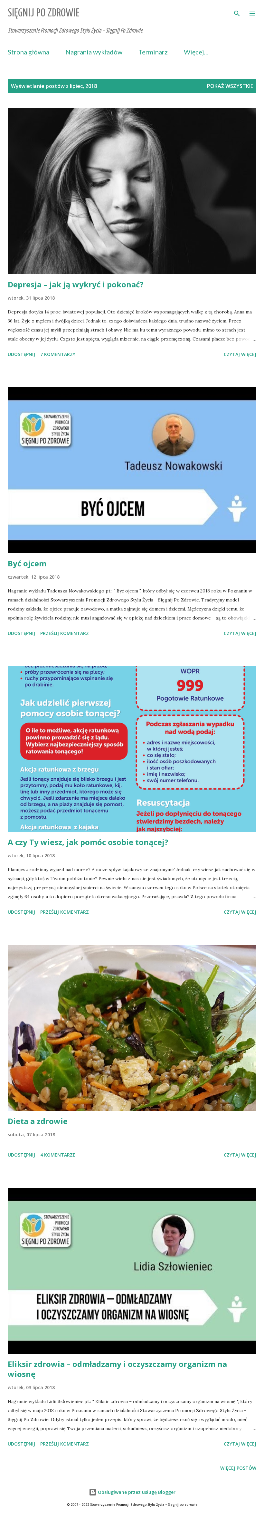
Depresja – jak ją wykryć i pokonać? (76, 284)
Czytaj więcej (240, 354)
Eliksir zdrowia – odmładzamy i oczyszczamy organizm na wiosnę (117, 1369)
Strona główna (28, 52)
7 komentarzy (57, 354)
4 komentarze (57, 1155)
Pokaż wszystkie (230, 86)
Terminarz (153, 52)
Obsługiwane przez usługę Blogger (136, 1492)
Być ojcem (27, 563)
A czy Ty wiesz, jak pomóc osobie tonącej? (88, 842)
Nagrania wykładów (93, 52)
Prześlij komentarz (64, 633)
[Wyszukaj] (237, 11)
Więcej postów (238, 1468)
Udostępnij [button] (21, 354)
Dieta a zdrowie (38, 1121)
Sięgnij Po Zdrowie (44, 13)
